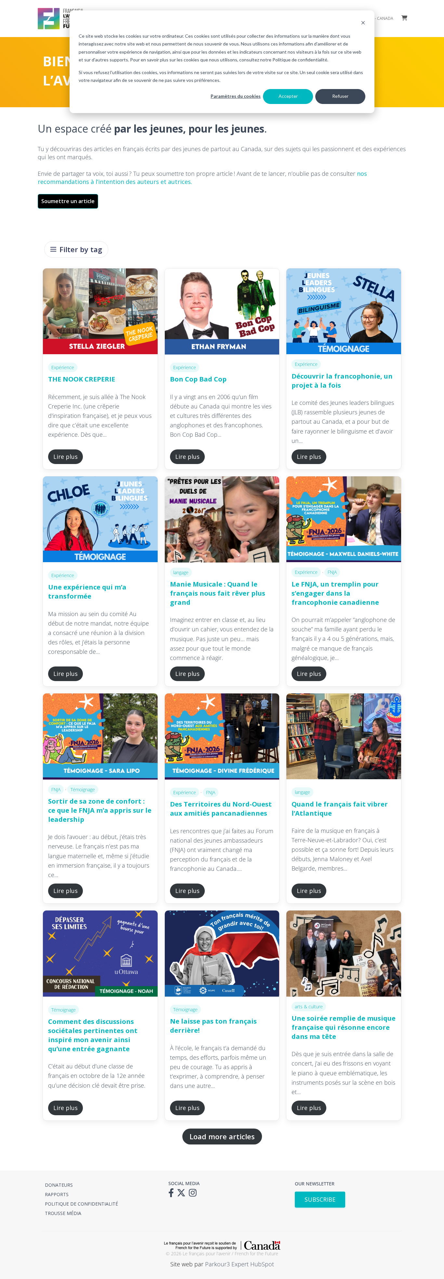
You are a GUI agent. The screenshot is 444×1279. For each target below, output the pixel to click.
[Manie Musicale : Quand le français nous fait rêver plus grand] (222, 519)
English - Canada (375, 18)
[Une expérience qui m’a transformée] (100, 520)
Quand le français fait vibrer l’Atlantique (340, 809)
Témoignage (83, 789)
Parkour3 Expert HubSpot (239, 1264)
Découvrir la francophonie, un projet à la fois (342, 381)
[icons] (172, 1195)
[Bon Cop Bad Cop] (222, 312)
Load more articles (222, 1136)
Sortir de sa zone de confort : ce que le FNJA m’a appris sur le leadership (99, 810)
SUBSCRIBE (320, 1199)
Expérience (62, 367)
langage (181, 572)
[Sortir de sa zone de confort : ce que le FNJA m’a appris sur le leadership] (100, 736)
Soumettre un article (68, 201)
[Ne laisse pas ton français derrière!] (222, 955)
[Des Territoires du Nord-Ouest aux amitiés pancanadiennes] (222, 737)
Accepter (288, 96)
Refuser (340, 96)
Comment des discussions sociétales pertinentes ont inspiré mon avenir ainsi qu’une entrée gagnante (92, 1035)
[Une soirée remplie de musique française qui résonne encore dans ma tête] (343, 953)
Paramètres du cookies (236, 96)
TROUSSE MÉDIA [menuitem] (63, 1213)
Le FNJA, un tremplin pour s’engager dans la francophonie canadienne (335, 593)
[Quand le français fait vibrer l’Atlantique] (343, 737)
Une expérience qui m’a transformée (87, 592)
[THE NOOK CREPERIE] (100, 312)
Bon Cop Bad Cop (198, 379)
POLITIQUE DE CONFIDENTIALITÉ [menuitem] (81, 1204)
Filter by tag (80, 249)
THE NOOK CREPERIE (81, 379)
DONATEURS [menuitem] (59, 1185)
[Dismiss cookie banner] (363, 23)
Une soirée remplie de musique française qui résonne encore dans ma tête (344, 1027)
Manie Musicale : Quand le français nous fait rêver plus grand (217, 593)
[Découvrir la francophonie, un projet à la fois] (343, 311)
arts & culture (309, 1006)
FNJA (332, 572)
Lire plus (65, 456)
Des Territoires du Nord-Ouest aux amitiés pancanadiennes (221, 809)
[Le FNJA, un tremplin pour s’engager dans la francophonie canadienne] (343, 519)
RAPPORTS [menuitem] (57, 1194)
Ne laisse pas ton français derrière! (213, 1026)
